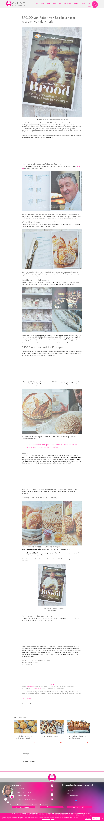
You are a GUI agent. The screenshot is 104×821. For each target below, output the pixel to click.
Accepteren (96, 818)
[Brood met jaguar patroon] (52, 727)
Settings (88, 818)
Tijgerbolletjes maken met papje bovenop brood (24, 737)
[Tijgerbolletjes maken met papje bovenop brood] (25, 726)
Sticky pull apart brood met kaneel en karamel (77, 737)
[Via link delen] (30, 703)
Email (68, 793)
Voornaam (69, 788)
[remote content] (52, 150)
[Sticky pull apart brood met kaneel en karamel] (78, 726)
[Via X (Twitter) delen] (26, 703)
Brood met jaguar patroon (50, 736)
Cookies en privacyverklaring (48, 819)
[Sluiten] (102, 818)
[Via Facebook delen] (22, 703)
